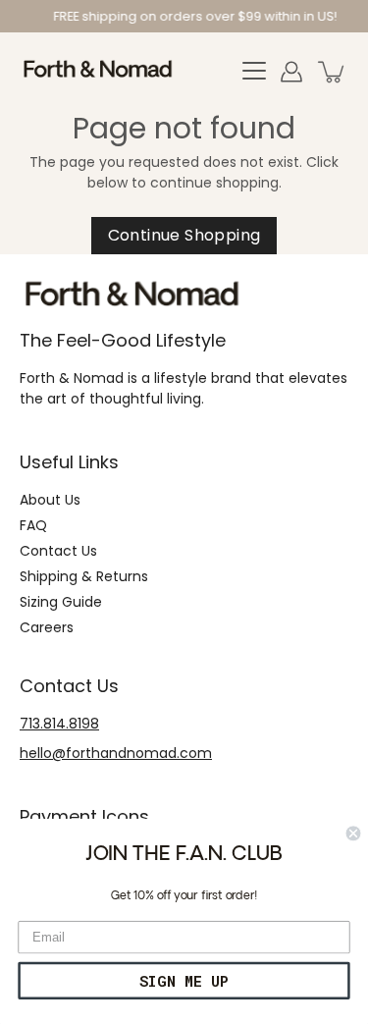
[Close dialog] (353, 834)
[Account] (291, 71)
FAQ (33, 525)
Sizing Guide (61, 602)
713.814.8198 (59, 723)
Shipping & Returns (84, 576)
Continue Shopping (184, 235)
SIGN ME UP (184, 981)
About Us (50, 500)
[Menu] (254, 71)
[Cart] (332, 71)
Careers (47, 627)
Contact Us (58, 551)
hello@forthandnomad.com (116, 753)
